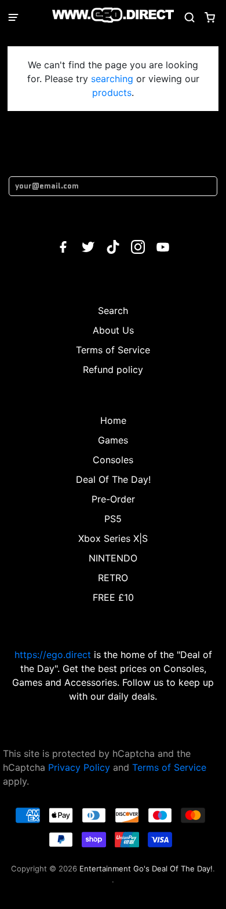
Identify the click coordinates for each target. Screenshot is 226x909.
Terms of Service (113, 350)
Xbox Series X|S (113, 538)
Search (113, 310)
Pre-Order (113, 499)
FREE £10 (113, 597)
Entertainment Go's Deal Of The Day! (146, 868)
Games (113, 440)
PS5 (113, 518)
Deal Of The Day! (113, 479)
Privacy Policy (79, 767)
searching (112, 78)
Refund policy (113, 369)
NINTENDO (113, 558)
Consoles (113, 459)
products (112, 92)
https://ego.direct (52, 654)
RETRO (113, 577)
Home (113, 420)
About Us (113, 330)
